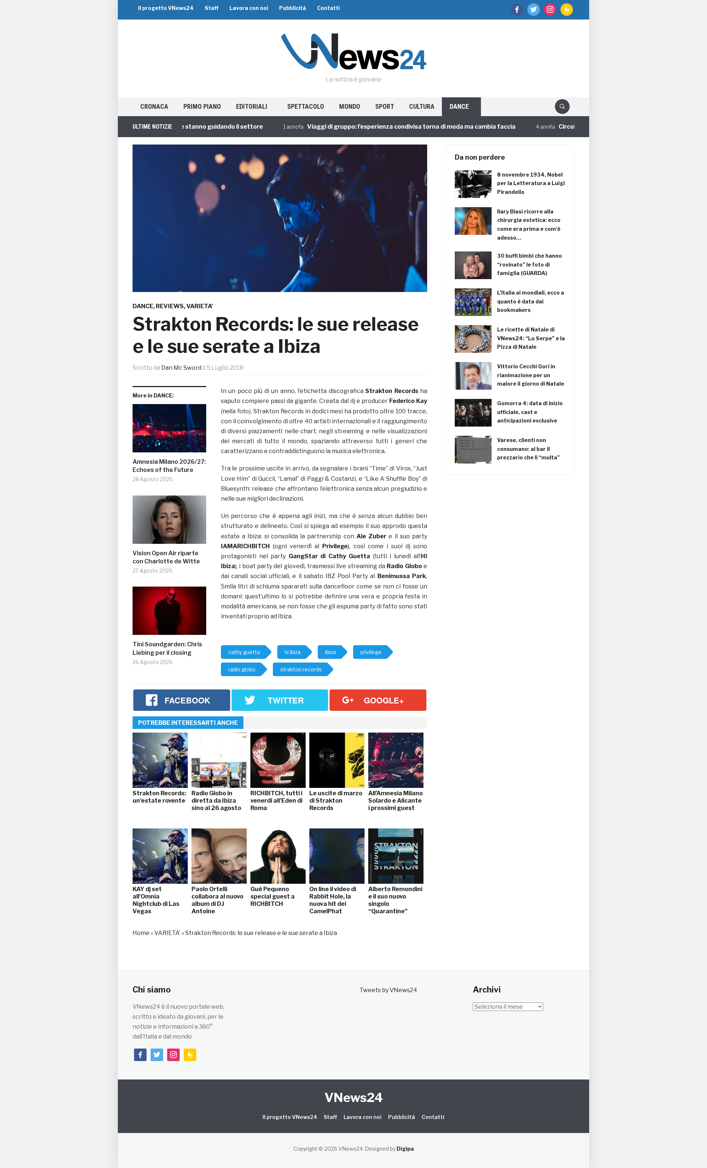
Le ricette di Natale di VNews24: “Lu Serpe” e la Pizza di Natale (531, 338)
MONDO (349, 106)
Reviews (170, 306)
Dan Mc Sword (181, 367)
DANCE (459, 106)
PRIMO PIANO (202, 106)
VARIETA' (199, 306)
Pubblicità (292, 8)
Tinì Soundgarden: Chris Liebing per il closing (167, 648)
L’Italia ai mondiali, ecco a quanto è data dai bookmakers (530, 301)
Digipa (405, 1149)
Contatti (328, 8)
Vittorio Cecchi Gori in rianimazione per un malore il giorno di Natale (530, 375)
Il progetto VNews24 (166, 8)
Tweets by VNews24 (388, 990)
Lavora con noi (248, 8)
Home (141, 932)
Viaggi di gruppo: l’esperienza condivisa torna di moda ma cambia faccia (381, 126)
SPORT (384, 106)
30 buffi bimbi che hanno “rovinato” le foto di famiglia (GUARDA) (529, 265)
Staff (211, 8)
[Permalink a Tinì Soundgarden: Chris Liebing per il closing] (169, 613)
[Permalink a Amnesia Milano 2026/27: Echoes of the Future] (169, 431)
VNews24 (353, 1097)
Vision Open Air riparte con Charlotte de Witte (166, 557)
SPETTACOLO (305, 106)
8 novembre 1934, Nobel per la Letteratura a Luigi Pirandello (531, 183)
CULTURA (422, 106)
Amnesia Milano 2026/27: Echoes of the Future (169, 465)
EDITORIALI (251, 106)
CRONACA (154, 106)
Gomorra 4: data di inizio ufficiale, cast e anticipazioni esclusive (530, 412)
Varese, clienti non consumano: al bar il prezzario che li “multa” (528, 449)
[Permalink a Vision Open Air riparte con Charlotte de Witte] (169, 522)
